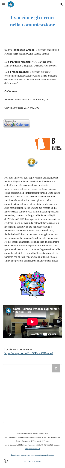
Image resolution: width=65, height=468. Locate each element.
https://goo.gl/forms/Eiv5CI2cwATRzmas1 (28, 353)
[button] (4, 4)
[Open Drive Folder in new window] (56, 368)
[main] (32, 21)
